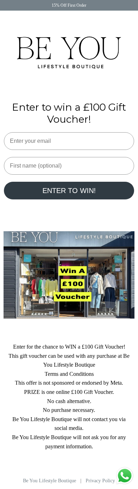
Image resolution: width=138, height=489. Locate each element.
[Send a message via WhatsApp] (124, 475)
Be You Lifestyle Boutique (50, 480)
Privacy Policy (100, 480)
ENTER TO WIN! (69, 190)
